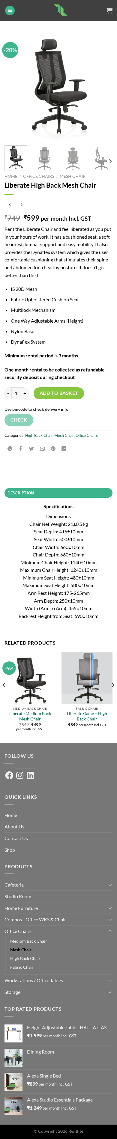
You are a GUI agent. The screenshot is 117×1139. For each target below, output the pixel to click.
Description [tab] (21, 492)
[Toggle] (110, 884)
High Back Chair (38, 435)
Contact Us (16, 838)
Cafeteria (14, 884)
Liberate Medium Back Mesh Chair (30, 716)
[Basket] (109, 10)
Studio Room (17, 896)
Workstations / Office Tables (33, 980)
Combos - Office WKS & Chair (35, 919)
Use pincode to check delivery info (36, 409)
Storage (12, 992)
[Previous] (14, 87)
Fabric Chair (22, 967)
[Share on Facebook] (21, 449)
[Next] (103, 87)
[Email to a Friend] (42, 449)
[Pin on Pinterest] (53, 449)
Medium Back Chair (28, 941)
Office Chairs (38, 176)
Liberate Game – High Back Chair (87, 716)
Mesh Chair (73, 176)
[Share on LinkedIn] (64, 449)
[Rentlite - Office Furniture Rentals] (61, 10)
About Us (14, 826)
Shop (9, 850)
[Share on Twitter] (32, 449)
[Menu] (10, 11)
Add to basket (59, 393)
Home (10, 176)
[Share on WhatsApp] (10, 449)
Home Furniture (21, 908)
